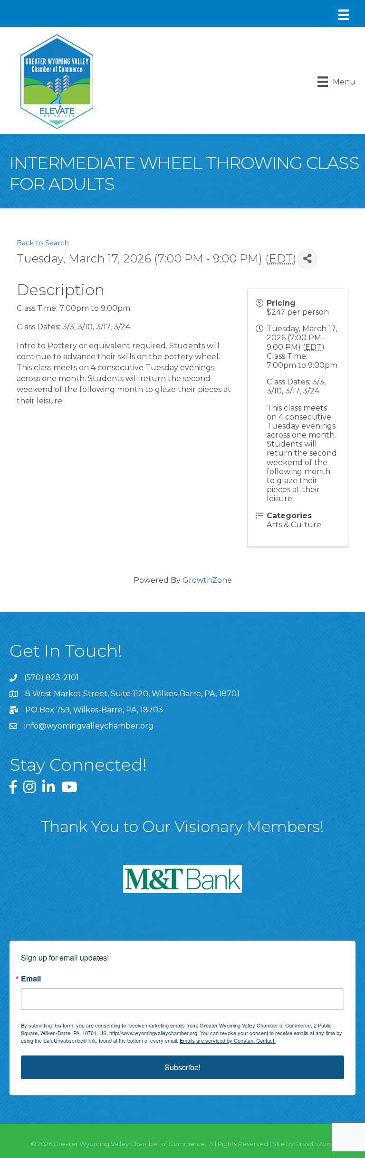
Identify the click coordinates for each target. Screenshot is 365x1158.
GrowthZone (207, 580)
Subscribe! (182, 1067)
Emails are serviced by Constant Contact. (228, 1040)
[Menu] (343, 15)
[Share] (307, 259)
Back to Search (43, 243)
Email (31, 978)
